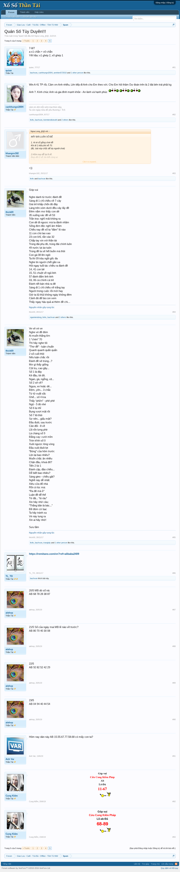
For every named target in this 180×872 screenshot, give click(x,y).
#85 (174, 537)
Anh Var (10, 759)
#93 (174, 837)
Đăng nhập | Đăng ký (165, 3)
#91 (174, 756)
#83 (174, 173)
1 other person (77, 73)
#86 (174, 573)
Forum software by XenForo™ (26, 868)
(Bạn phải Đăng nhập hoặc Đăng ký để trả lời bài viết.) (153, 848)
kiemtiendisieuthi (50, 120)
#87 (174, 610)
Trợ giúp (145, 864)
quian (9, 70)
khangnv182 (12, 153)
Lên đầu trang (167, 864)
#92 (174, 801)
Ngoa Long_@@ (41, 36)
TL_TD (9, 576)
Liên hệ (137, 864)
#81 (174, 67)
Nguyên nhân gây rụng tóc (41, 307)
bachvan (33, 73)
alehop (9, 612)
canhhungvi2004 (45, 73)
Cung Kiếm (12, 795)
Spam (21, 36)
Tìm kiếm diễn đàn (12, 17)
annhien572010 (60, 73)
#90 (174, 719)
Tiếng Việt (7, 864)
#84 (174, 312)
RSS (176, 864)
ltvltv (32, 120)
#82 (174, 114)
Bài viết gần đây (30, 17)
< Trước (26, 41)
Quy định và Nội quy (169, 868)
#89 (174, 683)
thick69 (9, 212)
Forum (11, 12)
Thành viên (24, 12)
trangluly (47, 543)
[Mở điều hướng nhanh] (173, 25)
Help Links (39, 12)
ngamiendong (35, 317)
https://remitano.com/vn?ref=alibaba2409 (54, 553)
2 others (65, 120)
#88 (174, 646)
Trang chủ (155, 864)
